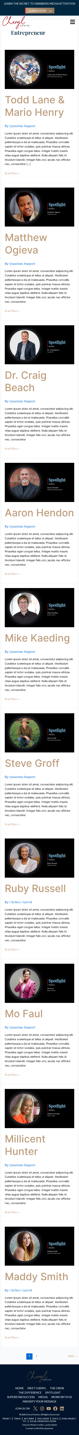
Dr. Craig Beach (26, 381)
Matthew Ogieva (26, 243)
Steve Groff (32, 763)
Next (72, 1356)
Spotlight (53, 1392)
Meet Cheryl (36, 1388)
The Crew (57, 1388)
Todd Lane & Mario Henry (35, 106)
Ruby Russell (35, 888)
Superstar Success (21, 1397)
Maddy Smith (36, 1276)
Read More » (12, 173)
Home (19, 1388)
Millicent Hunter (25, 1145)
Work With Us (61, 1397)
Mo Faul (24, 1013)
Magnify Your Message (39, 1401)
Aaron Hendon (39, 513)
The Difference (30, 1392)
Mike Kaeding (37, 638)
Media (43, 1397)
